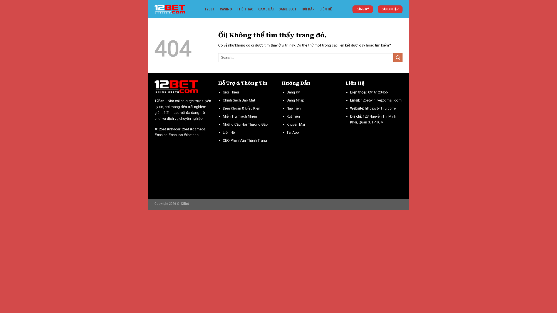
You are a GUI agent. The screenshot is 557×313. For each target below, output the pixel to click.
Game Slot (287, 9)
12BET (210, 9)
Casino (226, 9)
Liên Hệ (325, 9)
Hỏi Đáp (308, 9)
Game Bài (266, 9)
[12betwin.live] (176, 9)
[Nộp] (398, 57)
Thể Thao (245, 9)
